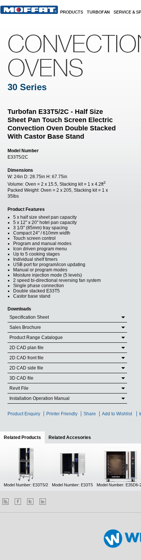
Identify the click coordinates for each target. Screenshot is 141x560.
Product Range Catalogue (36, 337)
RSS (5, 501)
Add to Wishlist (117, 413)
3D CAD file (21, 378)
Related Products (24, 437)
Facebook (18, 501)
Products (71, 12)
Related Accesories (70, 437)
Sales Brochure (25, 327)
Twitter (30, 501)
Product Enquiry (24, 413)
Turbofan (98, 12)
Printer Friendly (61, 413)
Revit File (19, 388)
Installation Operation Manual (39, 398)
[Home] (29, 10)
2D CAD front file (26, 357)
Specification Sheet (29, 317)
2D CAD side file (26, 368)
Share (89, 413)
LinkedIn (42, 501)
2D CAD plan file (26, 347)
